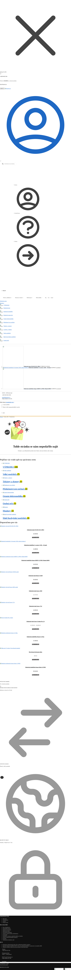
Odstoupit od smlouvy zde (8, 939)
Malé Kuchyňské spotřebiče (9, 336)
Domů (1, 416)
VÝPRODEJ (6, 305)
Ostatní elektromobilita (8, 318)
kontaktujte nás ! (10, 402)
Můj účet (15, 184)
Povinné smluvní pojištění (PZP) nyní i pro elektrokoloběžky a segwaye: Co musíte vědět (22, 945)
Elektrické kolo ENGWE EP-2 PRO (35, 529)
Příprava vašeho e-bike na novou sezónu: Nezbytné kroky (15, 947)
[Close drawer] (0, 73)
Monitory (2, 303)
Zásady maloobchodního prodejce (10, 937)
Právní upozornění (4, 964)
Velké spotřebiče (7, 333)
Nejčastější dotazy (17, 213)
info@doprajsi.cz (3, 84)
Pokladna (15, 241)
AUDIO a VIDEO (7, 329)
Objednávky (5, 920)
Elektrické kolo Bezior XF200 (36, 575)
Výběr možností (35, 537)
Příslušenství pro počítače (9, 322)
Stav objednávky (6, 927)
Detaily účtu (5, 922)
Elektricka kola (3, 301)
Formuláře (5, 934)
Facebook (4, 961)
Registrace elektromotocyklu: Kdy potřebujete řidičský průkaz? (16, 944)
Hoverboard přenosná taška (35, 652)
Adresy (4, 921)
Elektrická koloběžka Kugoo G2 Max (35, 636)
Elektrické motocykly (8, 315)
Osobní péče (6, 340)
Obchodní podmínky (7, 932)
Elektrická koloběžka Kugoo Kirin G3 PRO (35, 667)
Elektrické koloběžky (8, 311)
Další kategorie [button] (29, 297)
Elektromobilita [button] (38, 297)
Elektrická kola (6, 308)
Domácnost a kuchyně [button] (19, 297)
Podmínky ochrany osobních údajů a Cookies (13, 936)
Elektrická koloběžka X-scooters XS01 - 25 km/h (35, 545)
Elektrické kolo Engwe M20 (35, 591)
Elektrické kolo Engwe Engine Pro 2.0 (36, 621)
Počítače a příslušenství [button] (7, 297)
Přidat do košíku (35, 568)
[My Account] (35, 160)
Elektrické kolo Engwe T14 (35, 606)
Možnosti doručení (7, 929)
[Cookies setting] (2, 777)
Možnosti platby (6, 931)
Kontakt (4, 938)
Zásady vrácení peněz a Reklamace (10, 933)
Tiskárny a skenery (7, 326)
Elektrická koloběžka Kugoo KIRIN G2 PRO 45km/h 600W (35, 560)
